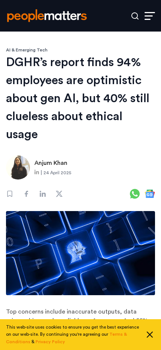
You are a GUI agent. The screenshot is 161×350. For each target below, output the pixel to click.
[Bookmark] (9, 194)
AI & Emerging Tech (27, 50)
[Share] (26, 194)
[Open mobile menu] (150, 16)
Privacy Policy (50, 341)
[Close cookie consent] (150, 334)
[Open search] (135, 16)
